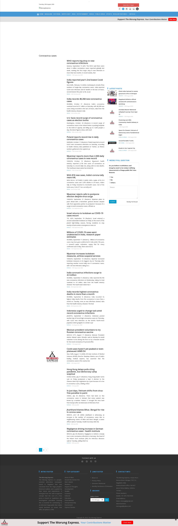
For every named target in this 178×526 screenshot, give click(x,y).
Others (113, 183)
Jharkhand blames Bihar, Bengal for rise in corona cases (85, 411)
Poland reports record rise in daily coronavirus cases (83, 138)
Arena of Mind (69, 477)
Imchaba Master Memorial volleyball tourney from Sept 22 (128, 112)
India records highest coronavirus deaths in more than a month (82, 293)
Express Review (70, 507)
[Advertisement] (89, 38)
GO (107, 500)
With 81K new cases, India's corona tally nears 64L (85, 176)
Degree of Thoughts (71, 487)
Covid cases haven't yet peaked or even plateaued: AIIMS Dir (85, 350)
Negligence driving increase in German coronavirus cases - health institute (85, 430)
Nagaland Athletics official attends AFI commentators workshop (127, 101)
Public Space (100, 14)
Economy (68, 493)
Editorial (57, 14)
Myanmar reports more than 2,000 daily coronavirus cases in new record (85, 157)
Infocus (132, 14)
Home (42, 14)
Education (68, 498)
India (74, 14)
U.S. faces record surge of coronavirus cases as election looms (84, 119)
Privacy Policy (96, 481)
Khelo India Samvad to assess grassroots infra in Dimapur (128, 92)
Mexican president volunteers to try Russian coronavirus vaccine (84, 331)
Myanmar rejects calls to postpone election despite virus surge (83, 195)
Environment (69, 505)
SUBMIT (112, 202)
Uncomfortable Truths (126, 141)
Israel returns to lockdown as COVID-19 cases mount (85, 214)
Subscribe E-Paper (128, 5)
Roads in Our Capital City (127, 148)
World (91, 14)
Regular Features (120, 14)
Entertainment (82, 14)
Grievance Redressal (98, 483)
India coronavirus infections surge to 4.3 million (84, 274)
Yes (111, 177)
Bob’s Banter (69, 482)
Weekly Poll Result (132, 201)
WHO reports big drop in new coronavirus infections (80, 62)
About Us (95, 478)
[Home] (45, 8)
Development (69, 489)
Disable (67, 491)
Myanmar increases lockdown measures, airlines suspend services (83, 255)
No (111, 180)
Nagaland (48, 14)
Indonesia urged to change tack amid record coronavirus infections (84, 312)
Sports (109, 14)
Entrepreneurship (70, 503)
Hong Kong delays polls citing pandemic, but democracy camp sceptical (82, 371)
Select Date (94, 496)
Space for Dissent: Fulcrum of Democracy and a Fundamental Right (129, 132)
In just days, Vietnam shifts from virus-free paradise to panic (85, 392)
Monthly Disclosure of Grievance (102, 486)
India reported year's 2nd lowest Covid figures (85, 81)
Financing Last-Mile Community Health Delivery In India (128, 122)
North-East (66, 14)
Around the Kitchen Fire (72, 480)
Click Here (172, 19)
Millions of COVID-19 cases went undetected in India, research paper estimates (83, 234)
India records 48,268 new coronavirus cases (84, 100)
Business (67, 484)
